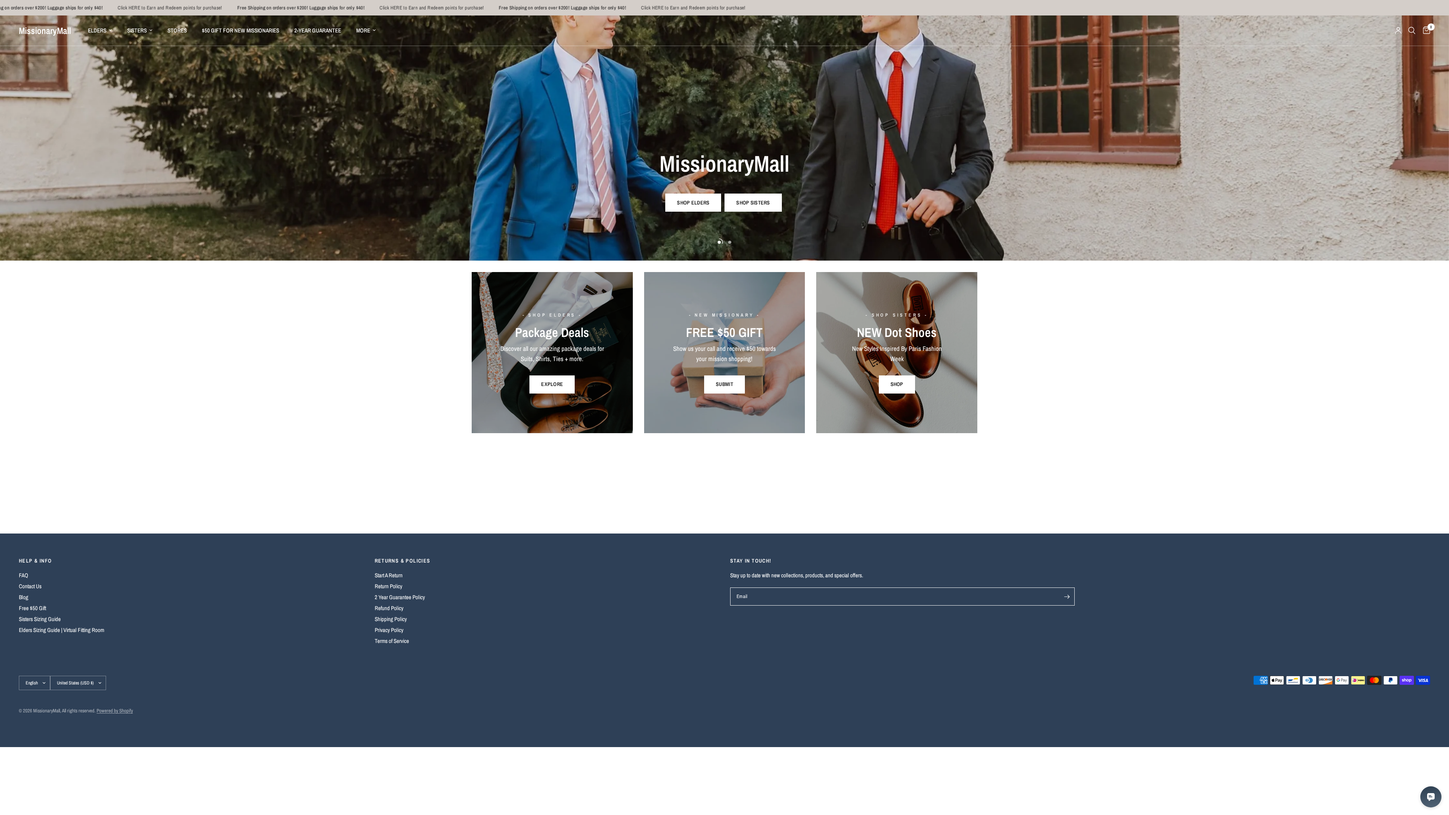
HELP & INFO (35, 560)
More (363, 30)
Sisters (137, 30)
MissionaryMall (45, 30)
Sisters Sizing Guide (40, 619)
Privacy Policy (389, 630)
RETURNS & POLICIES (403, 560)
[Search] (1411, 30)
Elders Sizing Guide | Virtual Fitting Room (61, 630)
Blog (23, 597)
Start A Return (389, 575)
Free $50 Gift (32, 608)
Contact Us (30, 586)
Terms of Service (392, 641)
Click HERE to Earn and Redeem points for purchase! (98, 7)
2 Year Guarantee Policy (400, 597)
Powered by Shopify (115, 710)
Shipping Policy (391, 619)
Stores (177, 30)
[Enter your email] (1067, 596)
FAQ (23, 575)
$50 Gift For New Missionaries (240, 30)
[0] (1424, 30)
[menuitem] (100, 30)
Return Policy (388, 586)
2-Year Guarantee (317, 30)
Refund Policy (389, 608)
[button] (693, 203)
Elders (97, 30)
